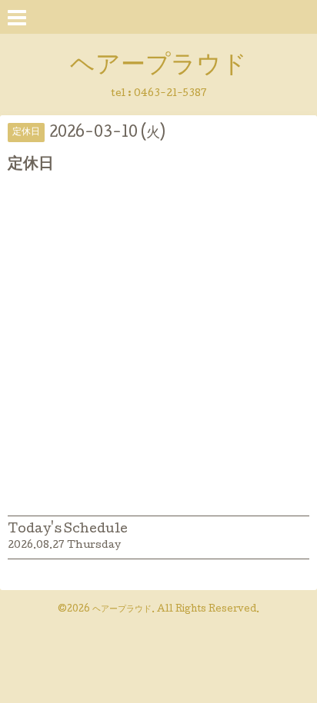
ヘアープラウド (158, 67)
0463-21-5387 (170, 94)
